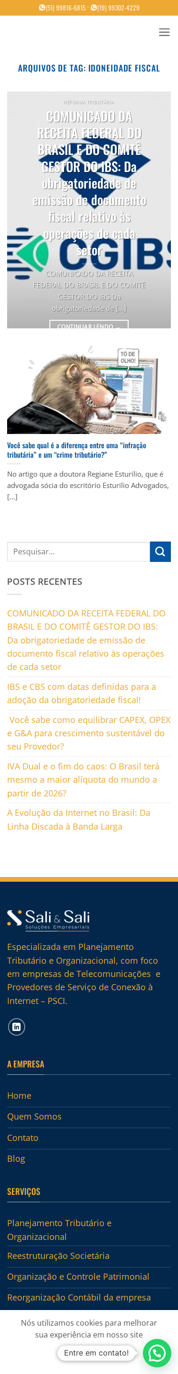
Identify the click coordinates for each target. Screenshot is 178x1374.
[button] (164, 32)
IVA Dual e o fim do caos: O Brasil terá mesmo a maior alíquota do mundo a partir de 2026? (83, 779)
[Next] (155, 210)
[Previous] (22, 210)
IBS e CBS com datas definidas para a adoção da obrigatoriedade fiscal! (81, 693)
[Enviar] (160, 552)
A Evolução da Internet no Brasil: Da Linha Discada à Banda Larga (78, 819)
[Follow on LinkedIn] (17, 1027)
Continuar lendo (89, 327)
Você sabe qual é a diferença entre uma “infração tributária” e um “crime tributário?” (76, 450)
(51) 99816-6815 (65, 7)
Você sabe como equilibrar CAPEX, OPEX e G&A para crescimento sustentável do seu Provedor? (88, 733)
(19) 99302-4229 (118, 7)
